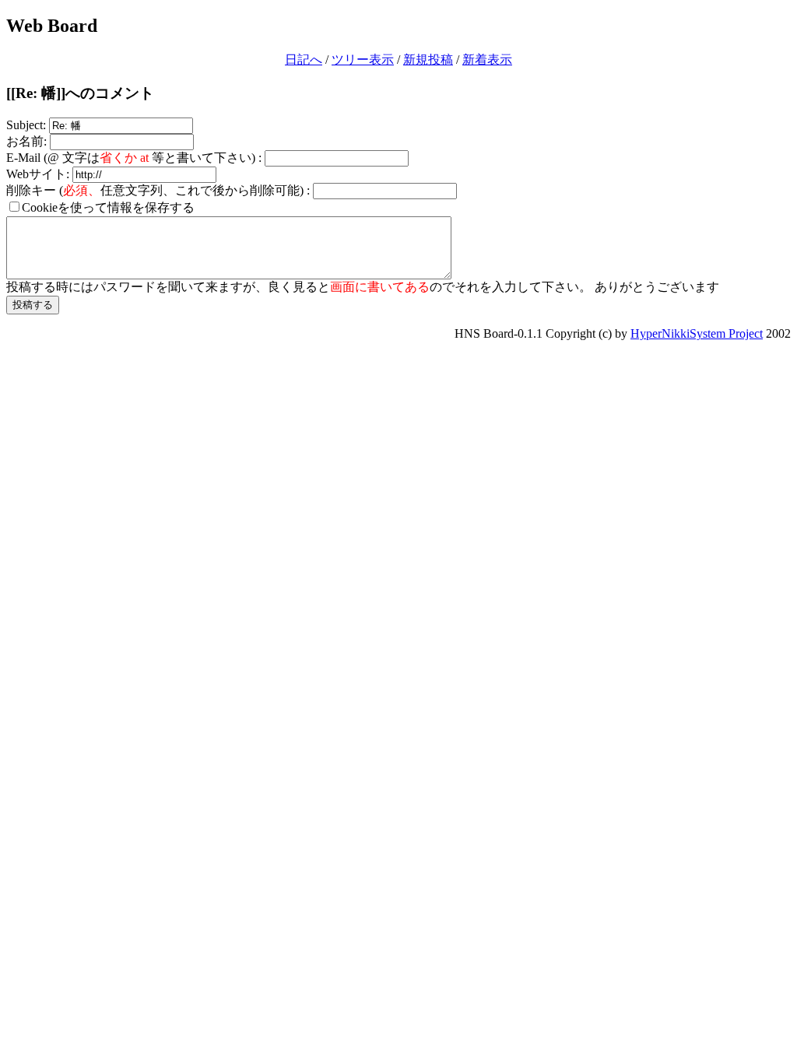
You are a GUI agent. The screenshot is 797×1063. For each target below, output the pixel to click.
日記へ (303, 59)
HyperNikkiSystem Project (696, 333)
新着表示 (487, 59)
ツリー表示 (363, 59)
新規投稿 (428, 59)
